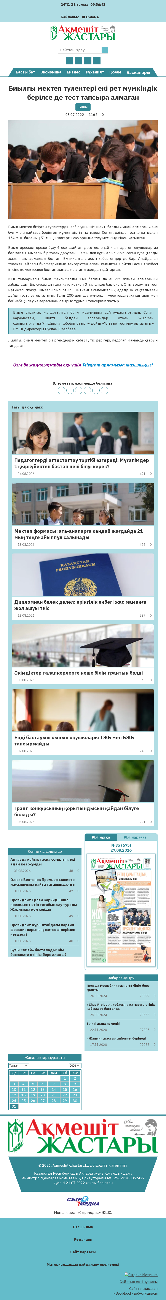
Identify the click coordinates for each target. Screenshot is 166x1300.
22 (65, 1095)
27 (42, 1100)
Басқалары (138, 72)
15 (65, 1089)
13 (42, 1089)
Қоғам (115, 72)
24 (14, 1100)
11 (23, 1089)
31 (14, 1106)
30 (75, 1100)
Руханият (95, 72)
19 (33, 1095)
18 (23, 1095)
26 (33, 1100)
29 (65, 1100)
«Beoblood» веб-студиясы (135, 1293)
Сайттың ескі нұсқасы (139, 1281)
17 (14, 1095)
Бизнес (73, 72)
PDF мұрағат (135, 837)
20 (42, 1095)
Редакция (83, 1239)
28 (54, 1100)
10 (14, 1089)
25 (23, 1100)
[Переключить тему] (103, 17)
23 (75, 1095)
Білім (83, 107)
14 (54, 1089)
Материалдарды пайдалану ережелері (83, 1264)
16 (75, 1089)
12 (33, 1089)
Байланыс (70, 17)
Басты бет (25, 72)
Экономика (50, 72)
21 (54, 1095)
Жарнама (90, 17)
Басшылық (83, 1227)
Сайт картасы (83, 1252)
